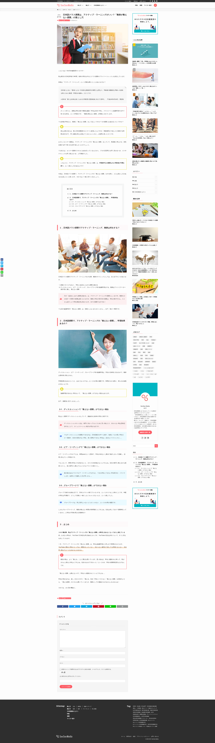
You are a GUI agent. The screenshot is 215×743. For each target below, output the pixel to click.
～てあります (149, 371)
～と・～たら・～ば (151, 374)
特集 (136, 5)
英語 (143, 340)
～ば (134, 377)
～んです (147, 377)
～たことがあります (149, 368)
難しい (135, 708)
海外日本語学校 (154, 710)
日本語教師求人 (137, 716)
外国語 (139, 708)
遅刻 (141, 358)
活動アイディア (66, 20)
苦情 (151, 337)
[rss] (155, 1)
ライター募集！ (128, 1)
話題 (153, 343)
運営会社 (136, 1)
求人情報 (94, 709)
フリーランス (86, 709)
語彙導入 (149, 346)
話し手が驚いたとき (144, 343)
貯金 (139, 352)
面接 (140, 364)
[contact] (157, 1)
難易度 (154, 361)
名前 (61, 650)
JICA (153, 712)
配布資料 (140, 361)
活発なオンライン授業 (152, 726)
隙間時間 (147, 361)
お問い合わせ (143, 1)
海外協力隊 (136, 714)
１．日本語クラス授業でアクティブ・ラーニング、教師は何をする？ (91, 194)
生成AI (139, 706)
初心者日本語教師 (138, 718)
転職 (141, 355)
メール (62, 657)
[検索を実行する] (156, 446)
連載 (141, 5)
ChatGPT (144, 706)
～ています (136, 374)
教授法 (79, 706)
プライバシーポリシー (143, 736)
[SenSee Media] (65, 5)
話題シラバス (136, 346)
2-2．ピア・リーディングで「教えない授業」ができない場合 (89, 204)
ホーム (123, 736)
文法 (74, 706)
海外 (79, 709)
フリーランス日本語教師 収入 (140, 724)
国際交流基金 (143, 714)
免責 (134, 736)
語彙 (144, 346)
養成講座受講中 (137, 368)
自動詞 (135, 337)
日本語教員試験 (143, 720)
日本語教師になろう (140, 192)
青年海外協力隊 (145, 710)
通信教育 (135, 358)
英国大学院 (136, 340)
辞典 (146, 355)
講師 (134, 352)
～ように (140, 377)
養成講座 (146, 364)
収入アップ (144, 708)
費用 (144, 352)
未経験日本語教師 (146, 712)
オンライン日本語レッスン (140, 726)
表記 (147, 340)
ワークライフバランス (152, 714)
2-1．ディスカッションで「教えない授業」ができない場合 (88, 202)
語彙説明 (135, 349)
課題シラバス (148, 349)
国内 (74, 709)
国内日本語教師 (137, 712)
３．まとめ (73, 210)
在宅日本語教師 (145, 716)
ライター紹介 (148, 5)
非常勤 (135, 364)
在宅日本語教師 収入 (153, 724)
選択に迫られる (149, 358)
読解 (141, 349)
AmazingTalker (152, 718)
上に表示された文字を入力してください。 (71, 676)
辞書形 (151, 355)
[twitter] (152, 1)
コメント (62, 629)
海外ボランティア (153, 708)
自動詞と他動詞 (143, 337)
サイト (61, 663)
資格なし (135, 355)
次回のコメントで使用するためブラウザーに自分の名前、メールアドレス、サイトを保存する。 (86, 669)
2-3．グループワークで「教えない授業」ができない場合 (87, 206)
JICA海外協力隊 (137, 710)
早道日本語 (136, 720)
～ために (135, 371)
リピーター (145, 718)
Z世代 (135, 706)
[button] (155, 5)
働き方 (136, 184)
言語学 (135, 343)
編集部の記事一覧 (145, 432)
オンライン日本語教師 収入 (140, 722)
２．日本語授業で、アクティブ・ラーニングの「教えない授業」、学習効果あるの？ (147, 464)
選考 (134, 361)
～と (143, 374)
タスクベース (151, 720)
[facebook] (150, 1)
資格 (149, 352)
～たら (142, 371)
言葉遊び (153, 340)
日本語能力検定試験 (152, 706)
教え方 (60, 20)
